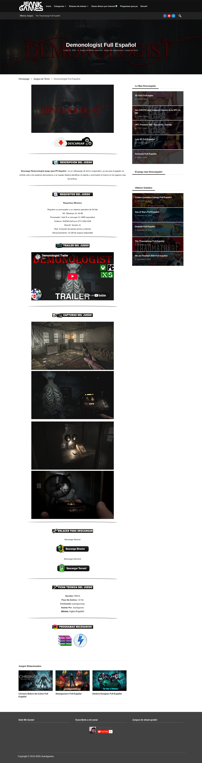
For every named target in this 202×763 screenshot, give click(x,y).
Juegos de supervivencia (114, 50)
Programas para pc (129, 6)
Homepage (24, 79)
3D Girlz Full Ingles (144, 95)
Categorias (59, 6)
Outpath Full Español (145, 226)
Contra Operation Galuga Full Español (153, 197)
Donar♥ (144, 6)
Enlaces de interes (77, 6)
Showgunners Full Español (68, 694)
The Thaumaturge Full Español (48, 16)
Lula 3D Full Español (145, 139)
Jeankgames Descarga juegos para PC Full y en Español (32, 6)
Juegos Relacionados (30, 666)
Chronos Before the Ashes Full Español (33, 695)
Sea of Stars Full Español (147, 212)
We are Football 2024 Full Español (75, 16)
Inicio (48, 6)
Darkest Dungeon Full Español (107, 694)
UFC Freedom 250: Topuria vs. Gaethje (153, 124)
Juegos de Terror (131, 50)
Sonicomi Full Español (146, 154)
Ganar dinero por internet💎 (104, 6)
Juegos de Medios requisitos (91, 50)
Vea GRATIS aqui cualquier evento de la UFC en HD (158, 111)
